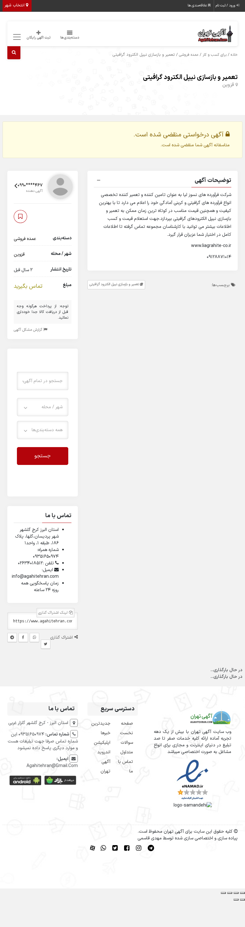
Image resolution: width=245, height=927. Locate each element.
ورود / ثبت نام (226, 5)
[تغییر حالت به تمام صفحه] (236, 893)
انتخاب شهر (15, 5)
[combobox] (42, 407)
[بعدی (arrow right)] (236, 900)
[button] (162, 181)
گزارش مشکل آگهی (28, 330)
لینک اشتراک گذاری (53, 613)
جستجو (42, 456)
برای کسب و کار (214, 55)
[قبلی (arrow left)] (242, 900)
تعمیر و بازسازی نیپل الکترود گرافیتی (190, 77)
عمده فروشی (188, 55)
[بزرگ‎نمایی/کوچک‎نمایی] (242, 893)
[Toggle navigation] (16, 37)
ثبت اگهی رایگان (38, 37)
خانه (234, 55)
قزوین (228, 85)
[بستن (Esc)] (223, 893)
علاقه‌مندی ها (198, 5)
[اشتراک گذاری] (229, 893)
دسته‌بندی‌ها (69, 37)
